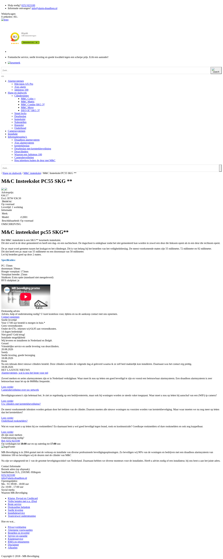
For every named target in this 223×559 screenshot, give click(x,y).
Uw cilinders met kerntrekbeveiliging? (21, 403)
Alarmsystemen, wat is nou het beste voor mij (24, 372)
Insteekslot (19, 119)
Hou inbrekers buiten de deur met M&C (35, 160)
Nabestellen (20, 122)
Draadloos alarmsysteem (27, 139)
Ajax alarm (20, 86)
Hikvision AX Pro (23, 84)
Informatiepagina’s (17, 136)
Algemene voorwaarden (20, 530)
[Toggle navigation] (2, 76)
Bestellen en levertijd (18, 533)
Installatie (13, 134)
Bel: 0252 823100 (10, 440)
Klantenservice (15, 538)
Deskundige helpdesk (19, 507)
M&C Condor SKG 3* (33, 104)
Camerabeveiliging (24, 157)
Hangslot (19, 125)
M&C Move (27, 107)
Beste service (14, 504)
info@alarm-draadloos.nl (44, 8)
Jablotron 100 (21, 89)
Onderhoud (20, 128)
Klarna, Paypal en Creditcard (23, 498)
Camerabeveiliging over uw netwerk (20, 389)
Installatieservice (16, 513)
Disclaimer (13, 544)
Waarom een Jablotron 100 (28, 154)
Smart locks (20, 113)
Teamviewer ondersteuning (22, 516)
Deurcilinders (21, 151)
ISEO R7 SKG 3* (30, 110)
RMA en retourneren (18, 541)
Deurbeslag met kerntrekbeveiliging (32, 148)
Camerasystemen (16, 131)
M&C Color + (28, 98)
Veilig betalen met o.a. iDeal (22, 501)
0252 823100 (28, 5)
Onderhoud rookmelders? (14, 420)
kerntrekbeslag (21, 145)
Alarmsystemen (16, 81)
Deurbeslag (20, 116)
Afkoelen (12, 547)
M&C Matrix (27, 101)
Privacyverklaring (17, 527)
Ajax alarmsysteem (24, 142)
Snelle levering (15, 510)
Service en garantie (17, 535)
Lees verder (7, 386)
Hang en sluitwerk (17, 92)
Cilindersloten (21, 95)
